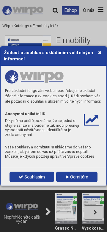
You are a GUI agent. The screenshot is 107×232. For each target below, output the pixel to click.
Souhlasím (34, 177)
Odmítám (78, 177)
